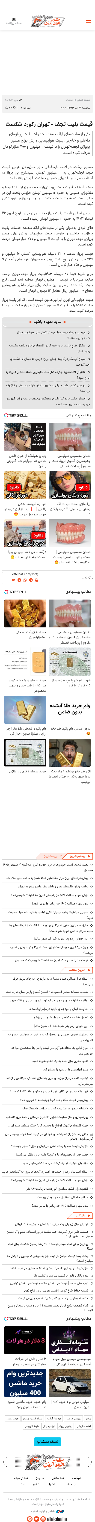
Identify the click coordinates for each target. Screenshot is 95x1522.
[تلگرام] (30, 1519)
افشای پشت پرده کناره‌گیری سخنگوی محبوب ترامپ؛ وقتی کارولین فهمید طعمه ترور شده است (48, 401)
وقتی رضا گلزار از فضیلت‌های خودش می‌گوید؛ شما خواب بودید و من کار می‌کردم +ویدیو (49, 1136)
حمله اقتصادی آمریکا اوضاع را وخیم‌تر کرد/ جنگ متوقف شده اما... (48, 1125)
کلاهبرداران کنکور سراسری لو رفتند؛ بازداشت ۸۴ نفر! (57, 1188)
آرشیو (36, 1484)
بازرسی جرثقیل (73, 1418)
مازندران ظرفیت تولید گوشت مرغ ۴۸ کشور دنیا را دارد (55, 1163)
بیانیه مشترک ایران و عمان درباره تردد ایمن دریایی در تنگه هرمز (49, 1000)
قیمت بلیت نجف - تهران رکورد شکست (49, 124)
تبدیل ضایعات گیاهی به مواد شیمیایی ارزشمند (59, 1017)
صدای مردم (21, 1478)
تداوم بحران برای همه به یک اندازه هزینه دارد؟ (60, 1061)
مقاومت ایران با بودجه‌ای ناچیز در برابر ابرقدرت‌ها (58, 1008)
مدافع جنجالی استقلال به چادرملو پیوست (62, 1197)
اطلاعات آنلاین (47, 21)
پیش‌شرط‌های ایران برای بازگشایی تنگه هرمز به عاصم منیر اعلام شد (47, 878)
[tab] (80, 856)
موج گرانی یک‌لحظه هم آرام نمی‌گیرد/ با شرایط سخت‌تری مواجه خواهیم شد (52, 1050)
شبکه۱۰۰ (76, 1478)
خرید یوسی (12, 1418)
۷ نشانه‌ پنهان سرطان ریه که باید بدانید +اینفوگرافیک (55, 1108)
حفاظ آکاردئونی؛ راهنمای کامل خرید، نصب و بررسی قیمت (53, 1298)
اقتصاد (69, 100)
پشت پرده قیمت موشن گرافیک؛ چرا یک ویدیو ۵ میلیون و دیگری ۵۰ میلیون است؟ (50, 1258)
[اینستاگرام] (43, 1519)
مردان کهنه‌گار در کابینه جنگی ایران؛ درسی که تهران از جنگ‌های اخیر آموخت (50, 361)
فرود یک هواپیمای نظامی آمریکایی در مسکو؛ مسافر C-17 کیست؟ (49, 1091)
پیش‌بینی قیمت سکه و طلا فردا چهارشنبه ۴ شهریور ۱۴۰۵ (54, 1099)
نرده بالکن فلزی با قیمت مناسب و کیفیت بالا (61, 1275)
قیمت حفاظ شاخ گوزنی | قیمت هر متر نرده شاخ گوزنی (55, 1290)
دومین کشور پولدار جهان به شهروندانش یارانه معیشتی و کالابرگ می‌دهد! (48, 388)
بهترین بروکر (65, 1426)
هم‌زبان (40, 1478)
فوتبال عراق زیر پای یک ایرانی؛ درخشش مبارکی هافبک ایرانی (51, 1224)
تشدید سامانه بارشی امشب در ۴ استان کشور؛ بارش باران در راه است (47, 991)
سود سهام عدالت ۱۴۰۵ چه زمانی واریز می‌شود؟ (60, 903)
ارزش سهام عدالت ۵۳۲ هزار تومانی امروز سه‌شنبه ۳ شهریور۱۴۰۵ (49, 895)
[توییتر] (36, 1519)
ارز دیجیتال (49, 1426)
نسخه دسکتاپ (47, 1442)
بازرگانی (80, 1215)
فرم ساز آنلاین (54, 1418)
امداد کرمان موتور (32, 1418)
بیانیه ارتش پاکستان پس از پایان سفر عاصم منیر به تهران (53, 886)
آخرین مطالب (77, 970)
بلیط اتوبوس (31, 1426)
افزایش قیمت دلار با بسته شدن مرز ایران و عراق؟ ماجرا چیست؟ (49, 1146)
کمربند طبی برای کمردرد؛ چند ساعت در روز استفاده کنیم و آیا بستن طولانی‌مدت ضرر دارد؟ (49, 1234)
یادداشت (70, 1484)
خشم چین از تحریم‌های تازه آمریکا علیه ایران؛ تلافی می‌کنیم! (52, 1154)
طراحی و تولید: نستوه (43, 1511)
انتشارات (52, 1484)
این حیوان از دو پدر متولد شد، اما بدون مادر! (61, 938)
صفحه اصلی (83, 100)
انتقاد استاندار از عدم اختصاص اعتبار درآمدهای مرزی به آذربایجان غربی (45, 1171)
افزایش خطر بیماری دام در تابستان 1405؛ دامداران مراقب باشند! (49, 1268)
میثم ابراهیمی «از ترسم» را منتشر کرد (65, 1069)
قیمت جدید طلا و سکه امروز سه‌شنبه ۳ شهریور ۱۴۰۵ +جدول (51, 960)
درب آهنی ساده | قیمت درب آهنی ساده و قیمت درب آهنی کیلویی (49, 1283)
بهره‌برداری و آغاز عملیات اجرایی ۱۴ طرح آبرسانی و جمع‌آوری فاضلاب (47, 1117)
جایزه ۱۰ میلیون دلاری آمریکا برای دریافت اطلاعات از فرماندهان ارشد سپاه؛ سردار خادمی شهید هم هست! (50, 928)
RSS (22, 1484)
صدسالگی (58, 1478)
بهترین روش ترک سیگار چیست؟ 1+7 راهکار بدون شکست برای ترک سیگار (50, 1246)
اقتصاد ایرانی (84, 1426)
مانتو (88, 1418)
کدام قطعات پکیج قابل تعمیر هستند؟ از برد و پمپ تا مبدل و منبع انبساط (50, 1308)
